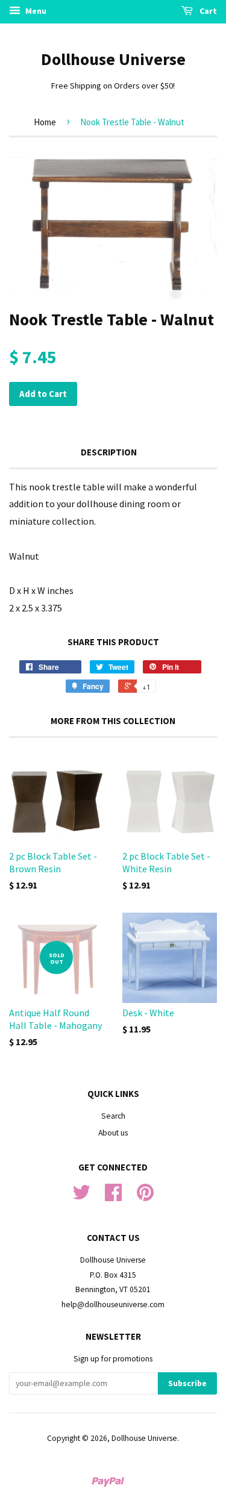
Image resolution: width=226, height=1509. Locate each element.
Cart (207, 10)
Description (109, 452)
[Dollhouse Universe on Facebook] (113, 1197)
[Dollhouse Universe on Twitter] (81, 1197)
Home (45, 122)
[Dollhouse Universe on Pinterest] (145, 1197)
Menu (35, 10)
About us (113, 1133)
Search (113, 1116)
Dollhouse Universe (113, 59)
